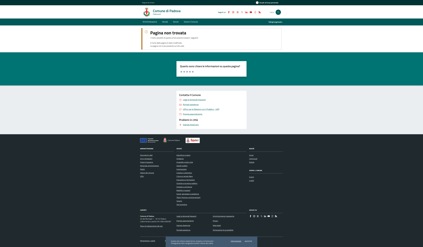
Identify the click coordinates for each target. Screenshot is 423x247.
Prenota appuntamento (185, 220)
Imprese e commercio (184, 187)
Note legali (217, 225)
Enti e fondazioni (146, 158)
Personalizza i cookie (147, 240)
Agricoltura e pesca (183, 155)
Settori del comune (147, 172)
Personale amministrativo (149, 165)
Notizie (251, 162)
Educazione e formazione (185, 180)
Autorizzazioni (181, 169)
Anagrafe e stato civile (184, 162)
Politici (142, 169)
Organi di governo (146, 162)
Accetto (248, 241)
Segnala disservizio (183, 225)
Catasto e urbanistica (184, 172)
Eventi (251, 177)
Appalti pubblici (181, 165)
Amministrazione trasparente (223, 216)
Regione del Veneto (148, 2)
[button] (278, 12)
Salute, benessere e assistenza (187, 194)
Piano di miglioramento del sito (151, 226)
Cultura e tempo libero (184, 176)
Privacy (215, 220)
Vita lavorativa (181, 204)
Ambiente (180, 158)
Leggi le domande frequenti (186, 216)
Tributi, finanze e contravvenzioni (188, 197)
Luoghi (251, 180)
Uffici (142, 176)
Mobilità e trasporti (183, 190)
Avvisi (251, 155)
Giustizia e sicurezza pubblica (186, 183)
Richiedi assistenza (183, 230)
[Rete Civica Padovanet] (193, 140)
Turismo (179, 201)
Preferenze (236, 241)
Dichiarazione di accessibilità (223, 230)
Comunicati (253, 158)
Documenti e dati (146, 155)
